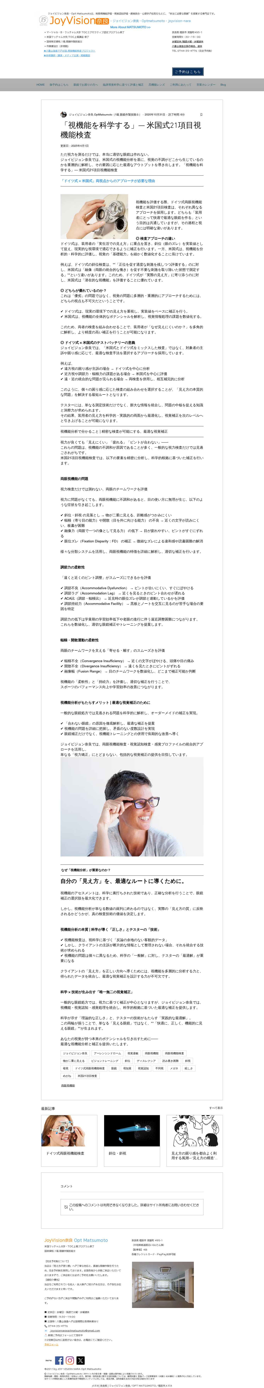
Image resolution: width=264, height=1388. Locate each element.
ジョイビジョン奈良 (75, 1053)
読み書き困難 (170, 1060)
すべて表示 (216, 1107)
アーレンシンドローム (107, 1053)
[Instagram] (70, 1360)
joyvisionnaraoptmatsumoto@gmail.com (75, 1330)
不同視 (159, 1068)
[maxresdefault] (48, 1360)
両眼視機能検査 (174, 1053)
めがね (67, 1075)
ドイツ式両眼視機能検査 (90, 1068)
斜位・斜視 (117, 1154)
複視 (65, 1068)
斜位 (127, 1060)
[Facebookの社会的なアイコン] (59, 1360)
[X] (80, 1360)
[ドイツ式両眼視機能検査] (69, 1130)
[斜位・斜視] (132, 1130)
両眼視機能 (151, 1053)
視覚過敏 (133, 1053)
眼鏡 (114, 1068)
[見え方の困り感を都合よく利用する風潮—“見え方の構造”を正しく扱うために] (195, 1130)
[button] (85, 84)
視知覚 (127, 1068)
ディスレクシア (146, 1060)
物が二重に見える (74, 1060)
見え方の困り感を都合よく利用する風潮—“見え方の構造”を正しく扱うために (194, 1156)
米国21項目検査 (87, 1075)
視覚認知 (143, 1068)
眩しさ (189, 1068)
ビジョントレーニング (104, 1060)
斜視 (188, 1060)
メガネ (174, 1068)
